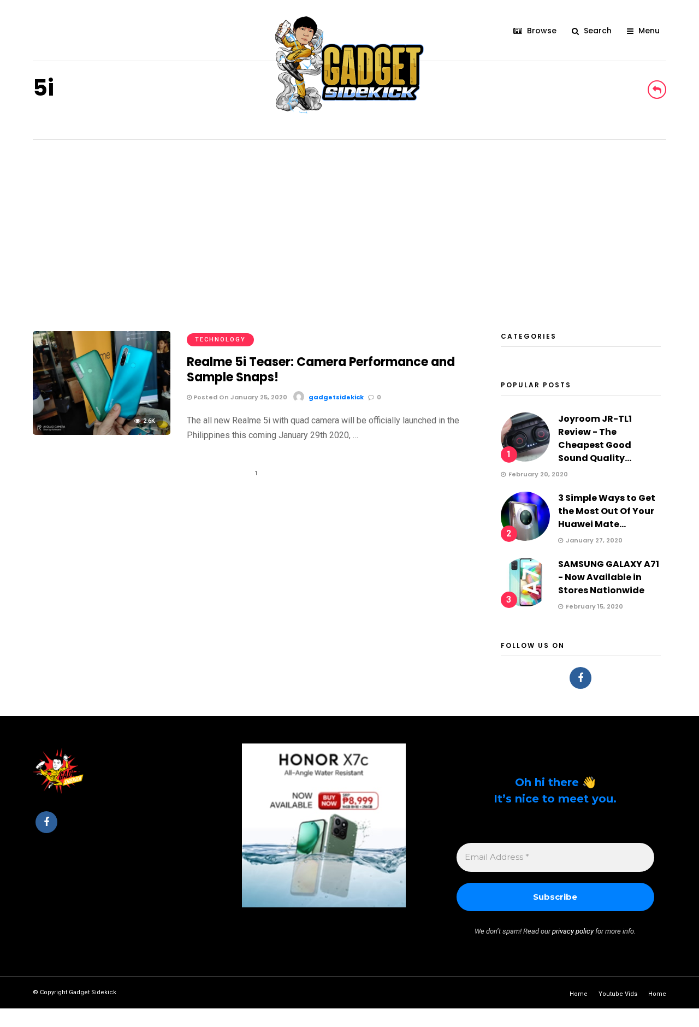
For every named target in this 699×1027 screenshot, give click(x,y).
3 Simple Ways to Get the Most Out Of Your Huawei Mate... (606, 511)
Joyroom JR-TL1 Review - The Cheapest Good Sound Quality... (595, 438)
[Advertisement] (349, 221)
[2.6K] (101, 432)
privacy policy (573, 931)
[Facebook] (580, 678)
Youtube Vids (618, 994)
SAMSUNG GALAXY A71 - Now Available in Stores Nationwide (608, 577)
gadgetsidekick (336, 397)
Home (579, 994)
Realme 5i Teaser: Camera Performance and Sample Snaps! (321, 369)
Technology (220, 339)
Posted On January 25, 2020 (239, 397)
